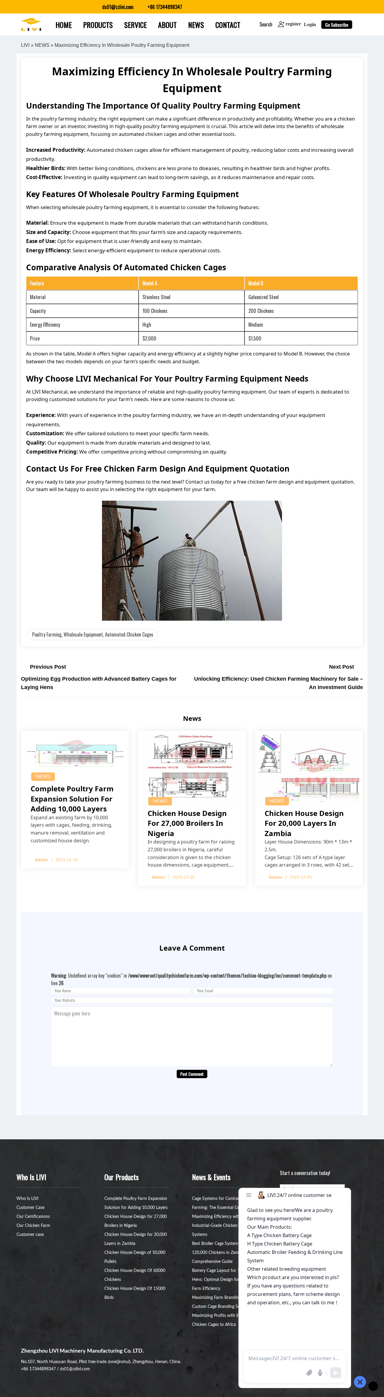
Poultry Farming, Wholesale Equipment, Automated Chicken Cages (92, 634)
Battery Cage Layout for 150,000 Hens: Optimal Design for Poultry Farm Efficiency (223, 1280)
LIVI (25, 45)
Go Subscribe (336, 24)
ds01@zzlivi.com (75, 1369)
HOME (64, 24)
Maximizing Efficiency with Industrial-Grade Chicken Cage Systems (220, 1226)
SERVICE (135, 24)
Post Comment (192, 1074)
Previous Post (48, 667)
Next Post (341, 667)
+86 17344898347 (38, 1369)
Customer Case (30, 1208)
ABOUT (167, 24)
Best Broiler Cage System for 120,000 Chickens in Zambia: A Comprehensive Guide (220, 1253)
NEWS (196, 24)
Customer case (30, 1235)
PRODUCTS (98, 24)
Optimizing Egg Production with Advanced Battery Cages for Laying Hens (98, 683)
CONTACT (227, 24)
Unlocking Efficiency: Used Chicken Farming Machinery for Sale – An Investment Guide (278, 683)
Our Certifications (33, 1217)
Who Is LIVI (27, 1199)
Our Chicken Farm (33, 1226)
